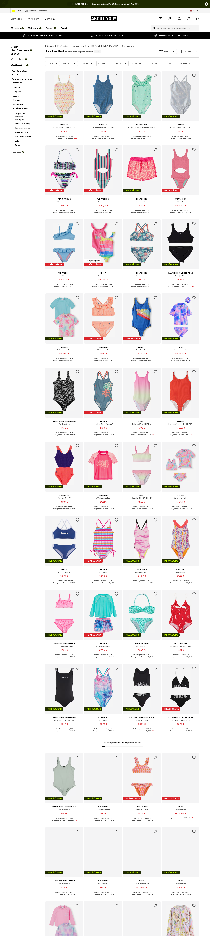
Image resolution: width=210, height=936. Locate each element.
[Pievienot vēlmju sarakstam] (78, 76)
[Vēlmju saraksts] (188, 19)
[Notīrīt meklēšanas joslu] (197, 28)
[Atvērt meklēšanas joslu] (153, 28)
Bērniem (50, 18)
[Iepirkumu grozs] (198, 19)
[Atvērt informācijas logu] (206, 4)
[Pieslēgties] (170, 19)
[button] (167, 51)
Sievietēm (17, 18)
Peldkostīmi (128, 46)
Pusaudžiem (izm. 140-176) (86, 46)
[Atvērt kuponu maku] (161, 19)
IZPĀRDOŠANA (110, 46)
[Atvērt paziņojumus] (179, 18)
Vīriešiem (33, 18)
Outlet (18, 11)
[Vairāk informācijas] (64, 141)
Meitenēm (62, 46)
